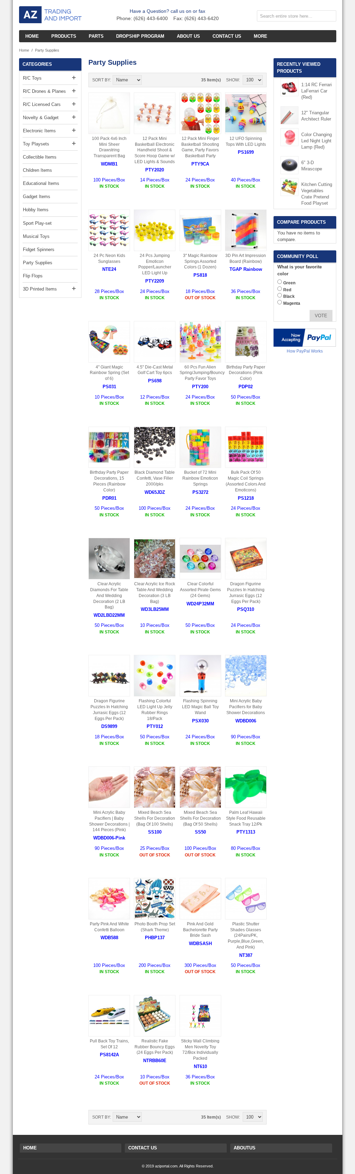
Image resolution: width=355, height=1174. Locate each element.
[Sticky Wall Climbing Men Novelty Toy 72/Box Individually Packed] (200, 1016)
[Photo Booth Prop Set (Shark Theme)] (154, 898)
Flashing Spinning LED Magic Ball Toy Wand (200, 707)
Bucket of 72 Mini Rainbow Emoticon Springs (200, 478)
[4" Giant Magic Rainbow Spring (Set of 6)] (109, 342)
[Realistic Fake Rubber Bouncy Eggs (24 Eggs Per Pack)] (154, 1016)
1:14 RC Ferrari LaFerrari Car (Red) (316, 91)
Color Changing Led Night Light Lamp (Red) (316, 141)
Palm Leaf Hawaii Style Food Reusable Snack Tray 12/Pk (246, 818)
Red (287, 289)
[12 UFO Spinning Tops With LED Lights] (246, 113)
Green (289, 283)
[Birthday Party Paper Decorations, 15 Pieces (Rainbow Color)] (109, 447)
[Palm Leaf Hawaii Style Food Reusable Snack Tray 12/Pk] (246, 787)
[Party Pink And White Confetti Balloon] (109, 898)
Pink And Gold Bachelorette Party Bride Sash (200, 930)
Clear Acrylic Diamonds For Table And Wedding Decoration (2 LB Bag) (109, 595)
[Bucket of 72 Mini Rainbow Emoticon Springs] (200, 447)
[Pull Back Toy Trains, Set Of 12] (109, 1016)
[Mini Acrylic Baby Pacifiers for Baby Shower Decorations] (246, 675)
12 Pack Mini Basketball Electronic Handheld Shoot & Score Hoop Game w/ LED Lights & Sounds (155, 150)
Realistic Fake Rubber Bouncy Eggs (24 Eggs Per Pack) (155, 1047)
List (172, 80)
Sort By (101, 80)
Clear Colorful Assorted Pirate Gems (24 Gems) (200, 589)
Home (24, 50)
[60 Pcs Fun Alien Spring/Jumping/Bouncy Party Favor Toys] (200, 342)
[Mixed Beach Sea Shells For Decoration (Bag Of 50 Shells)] (200, 787)
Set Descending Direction (148, 80)
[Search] (329, 17)
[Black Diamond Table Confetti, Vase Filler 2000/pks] (154, 447)
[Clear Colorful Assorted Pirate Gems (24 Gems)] (200, 558)
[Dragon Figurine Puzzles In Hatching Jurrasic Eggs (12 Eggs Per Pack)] (246, 558)
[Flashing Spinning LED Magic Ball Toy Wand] (200, 675)
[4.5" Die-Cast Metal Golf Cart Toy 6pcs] (154, 342)
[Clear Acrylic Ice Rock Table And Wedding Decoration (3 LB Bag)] (154, 558)
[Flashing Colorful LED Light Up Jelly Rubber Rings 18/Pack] (154, 675)
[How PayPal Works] (305, 338)
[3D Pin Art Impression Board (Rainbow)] (246, 230)
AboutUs (245, 1147)
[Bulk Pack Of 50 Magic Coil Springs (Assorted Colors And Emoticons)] (246, 447)
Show (232, 80)
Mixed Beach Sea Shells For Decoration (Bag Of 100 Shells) (154, 818)
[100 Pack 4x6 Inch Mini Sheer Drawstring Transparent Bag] (109, 113)
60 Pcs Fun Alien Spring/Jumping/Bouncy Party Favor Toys (202, 373)
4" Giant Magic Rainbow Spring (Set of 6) (109, 373)
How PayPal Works (305, 351)
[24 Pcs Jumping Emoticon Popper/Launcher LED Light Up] (154, 230)
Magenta (291, 303)
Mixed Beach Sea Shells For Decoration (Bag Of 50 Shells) (200, 818)
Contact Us (142, 1147)
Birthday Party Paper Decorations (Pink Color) (245, 373)
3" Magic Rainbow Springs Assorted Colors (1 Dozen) (200, 261)
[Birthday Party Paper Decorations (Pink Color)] (246, 342)
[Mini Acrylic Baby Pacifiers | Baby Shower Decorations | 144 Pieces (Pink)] (109, 787)
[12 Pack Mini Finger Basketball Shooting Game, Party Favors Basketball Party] (200, 113)
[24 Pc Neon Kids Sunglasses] (109, 230)
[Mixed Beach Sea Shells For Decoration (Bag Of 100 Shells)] (154, 787)
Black (289, 296)
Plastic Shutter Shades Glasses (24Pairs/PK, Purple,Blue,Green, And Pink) (246, 936)
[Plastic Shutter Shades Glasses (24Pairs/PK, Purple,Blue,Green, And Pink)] (246, 898)
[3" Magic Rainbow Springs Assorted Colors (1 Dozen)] (200, 230)
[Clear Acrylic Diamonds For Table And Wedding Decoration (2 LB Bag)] (109, 558)
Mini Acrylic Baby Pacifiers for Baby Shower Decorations (245, 707)
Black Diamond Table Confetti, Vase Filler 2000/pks (155, 478)
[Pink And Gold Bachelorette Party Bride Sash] (200, 898)
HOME (30, 1147)
